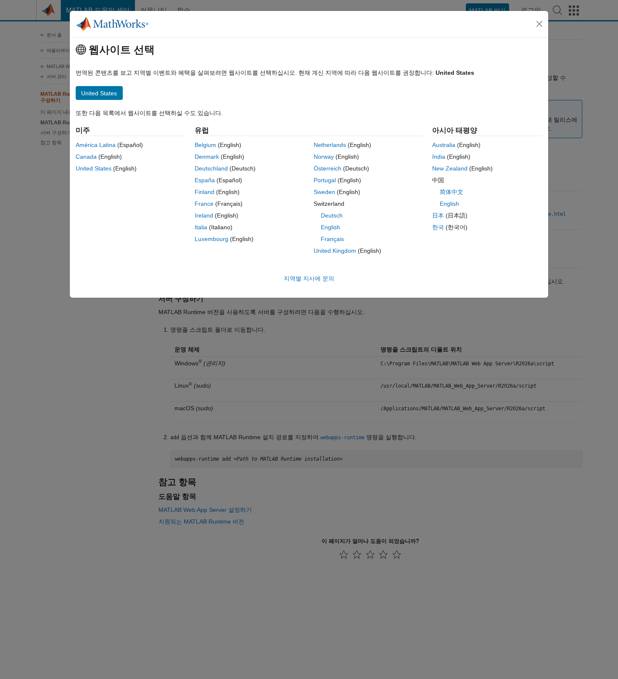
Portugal (325, 180)
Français (332, 239)
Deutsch (332, 215)
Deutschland (211, 168)
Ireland (204, 215)
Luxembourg (211, 239)
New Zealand (449, 168)
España (205, 180)
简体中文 (451, 192)
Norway (324, 156)
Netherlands (330, 145)
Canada (86, 156)
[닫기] (539, 24)
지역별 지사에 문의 (309, 278)
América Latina (96, 145)
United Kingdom (335, 250)
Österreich (327, 168)
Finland (204, 192)
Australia (443, 145)
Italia (201, 227)
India (438, 156)
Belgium (205, 145)
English (330, 227)
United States (93, 168)
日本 (438, 215)
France (204, 203)
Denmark (207, 156)
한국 (438, 227)
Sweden (324, 192)
